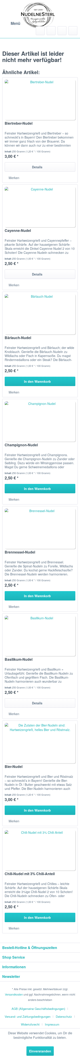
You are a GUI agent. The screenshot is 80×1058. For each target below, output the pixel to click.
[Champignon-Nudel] (40, 421)
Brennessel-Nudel (20, 552)
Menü (15, 23)
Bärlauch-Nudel (18, 338)
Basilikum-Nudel (18, 659)
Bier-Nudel (13, 766)
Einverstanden (40, 1051)
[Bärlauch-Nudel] (40, 314)
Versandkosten (14, 994)
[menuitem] (11, 23)
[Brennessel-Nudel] (40, 529)
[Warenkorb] (72, 30)
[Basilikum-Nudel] (40, 636)
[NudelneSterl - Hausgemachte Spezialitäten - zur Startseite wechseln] (38, 15)
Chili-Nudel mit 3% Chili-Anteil (30, 874)
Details (37, 167)
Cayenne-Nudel (18, 230)
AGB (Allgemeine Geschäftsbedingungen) (38, 1009)
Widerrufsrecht (30, 1024)
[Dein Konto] (62, 30)
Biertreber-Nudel (18, 123)
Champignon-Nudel (21, 445)
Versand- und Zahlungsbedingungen (27, 1016)
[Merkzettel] (51, 30)
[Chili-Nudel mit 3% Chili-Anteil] (40, 850)
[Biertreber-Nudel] (40, 100)
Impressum (52, 1024)
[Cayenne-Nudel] (40, 207)
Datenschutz (64, 1016)
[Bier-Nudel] (40, 743)
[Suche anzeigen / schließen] (40, 30)
